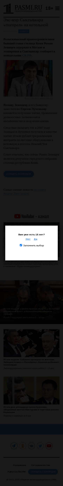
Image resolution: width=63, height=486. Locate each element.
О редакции (19, 465)
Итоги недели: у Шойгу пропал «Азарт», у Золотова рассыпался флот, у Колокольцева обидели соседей (31, 311)
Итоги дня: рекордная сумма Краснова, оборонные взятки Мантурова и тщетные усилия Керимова (31, 409)
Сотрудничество (40, 465)
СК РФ (26, 55)
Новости (24, 31)
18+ (49, 8)
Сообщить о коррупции (18, 174)
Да (35, 239)
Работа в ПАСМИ (17, 471)
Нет (28, 239)
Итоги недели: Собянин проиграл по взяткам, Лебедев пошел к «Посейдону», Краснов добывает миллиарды (31, 362)
